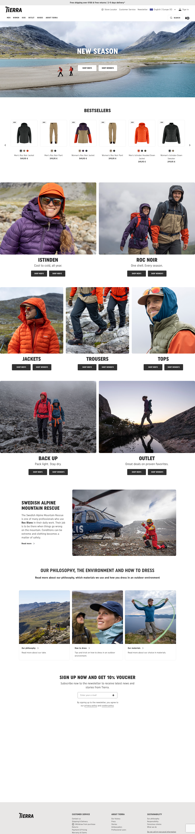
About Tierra (52, 18)
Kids (24, 18)
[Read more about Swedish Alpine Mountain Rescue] (124, 523)
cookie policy (108, 705)
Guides (40, 18)
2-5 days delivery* (116, 2)
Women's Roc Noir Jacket (83, 155)
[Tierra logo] (13, 9)
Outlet (31, 18)
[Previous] (5, 145)
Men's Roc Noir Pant (53, 155)
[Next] (189, 145)
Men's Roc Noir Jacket (24, 155)
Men (8, 18)
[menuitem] (8, 17)
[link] (24, 141)
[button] (186, 18)
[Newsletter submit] (114, 695)
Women (16, 18)
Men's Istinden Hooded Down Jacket (142, 157)
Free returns (100, 2)
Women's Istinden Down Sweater (171, 157)
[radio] (20, 150)
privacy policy (90, 705)
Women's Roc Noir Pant (112, 155)
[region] (97, 625)
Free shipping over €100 (81, 2)
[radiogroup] (24, 150)
